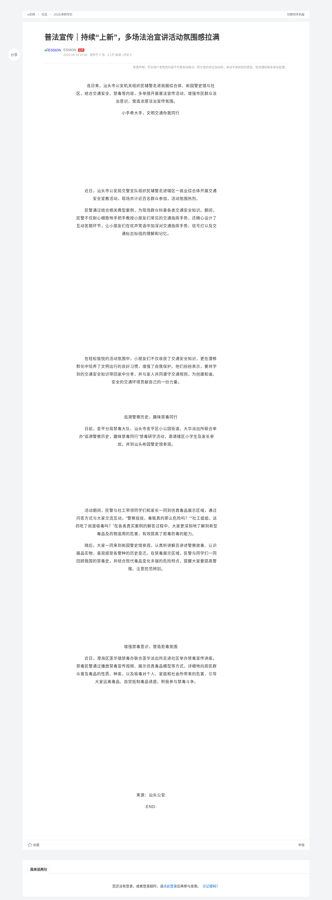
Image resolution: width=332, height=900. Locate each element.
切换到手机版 (296, 14)
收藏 (36, 845)
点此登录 (170, 886)
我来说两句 (38, 869)
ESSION (69, 50)
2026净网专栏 (63, 14)
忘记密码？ (211, 886)
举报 (301, 845)
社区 (44, 14)
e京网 (31, 14)
